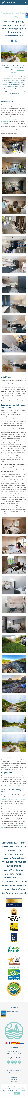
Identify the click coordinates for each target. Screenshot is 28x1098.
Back (4, 13)
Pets (15, 16)
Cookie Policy (14, 1077)
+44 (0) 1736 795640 (14, 1051)
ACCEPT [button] (17, 1093)
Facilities (16, 13)
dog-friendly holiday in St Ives (16, 785)
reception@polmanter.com (14, 1053)
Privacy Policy (14, 1075)
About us (14, 1083)
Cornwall (8, 13)
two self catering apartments (9, 118)
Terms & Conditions (14, 1073)
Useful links (14, 1081)
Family (23, 13)
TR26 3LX (18, 1058)
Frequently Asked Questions (14, 1070)
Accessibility (14, 1079)
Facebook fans (16, 77)
